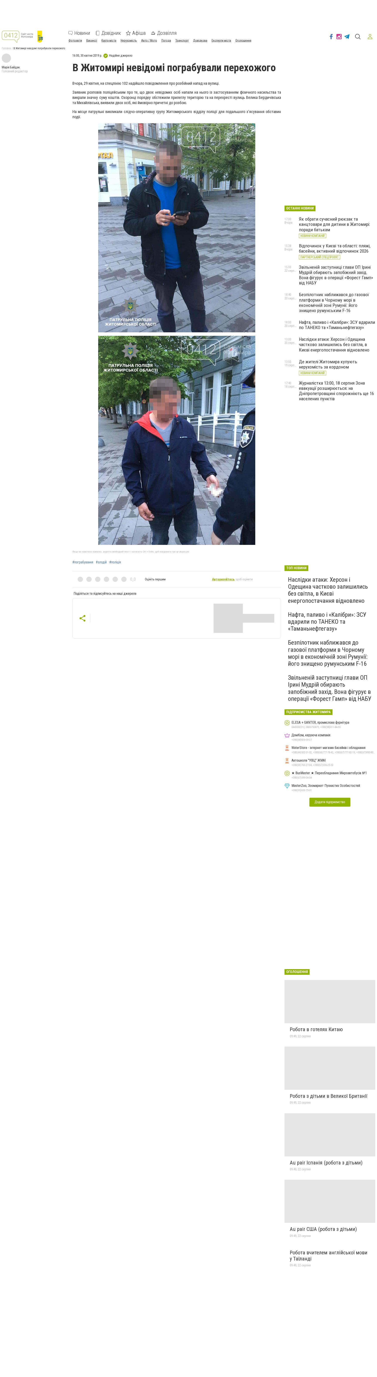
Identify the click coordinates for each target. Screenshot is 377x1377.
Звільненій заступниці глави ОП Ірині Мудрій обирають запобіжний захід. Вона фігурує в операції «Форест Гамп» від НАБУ (336, 275)
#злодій (101, 562)
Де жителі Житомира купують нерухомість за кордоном (328, 364)
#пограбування (82, 562)
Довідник (111, 33)
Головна (6, 48)
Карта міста (108, 40)
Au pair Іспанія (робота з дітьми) (326, 1163)
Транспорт (182, 40)
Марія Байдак (11, 67)
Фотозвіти (75, 40)
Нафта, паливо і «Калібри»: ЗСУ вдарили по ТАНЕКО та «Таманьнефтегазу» (337, 325)
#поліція (115, 562)
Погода (166, 40)
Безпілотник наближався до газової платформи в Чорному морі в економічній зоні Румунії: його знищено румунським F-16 (334, 302)
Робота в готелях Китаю (316, 1029)
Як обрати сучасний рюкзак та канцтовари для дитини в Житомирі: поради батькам (334, 224)
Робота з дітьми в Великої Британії (328, 1096)
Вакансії (91, 40)
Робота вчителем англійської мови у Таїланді (328, 1256)
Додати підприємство (330, 802)
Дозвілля (167, 33)
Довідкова (200, 40)
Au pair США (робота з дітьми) (323, 1229)
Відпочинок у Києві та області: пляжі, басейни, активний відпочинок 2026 (334, 248)
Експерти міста (221, 40)
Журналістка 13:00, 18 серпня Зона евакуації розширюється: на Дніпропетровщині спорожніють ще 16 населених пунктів (336, 390)
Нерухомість (129, 40)
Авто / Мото (149, 40)
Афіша (139, 33)
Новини (82, 33)
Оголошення (243, 40)
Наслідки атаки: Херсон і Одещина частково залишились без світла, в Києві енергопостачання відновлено (334, 344)
